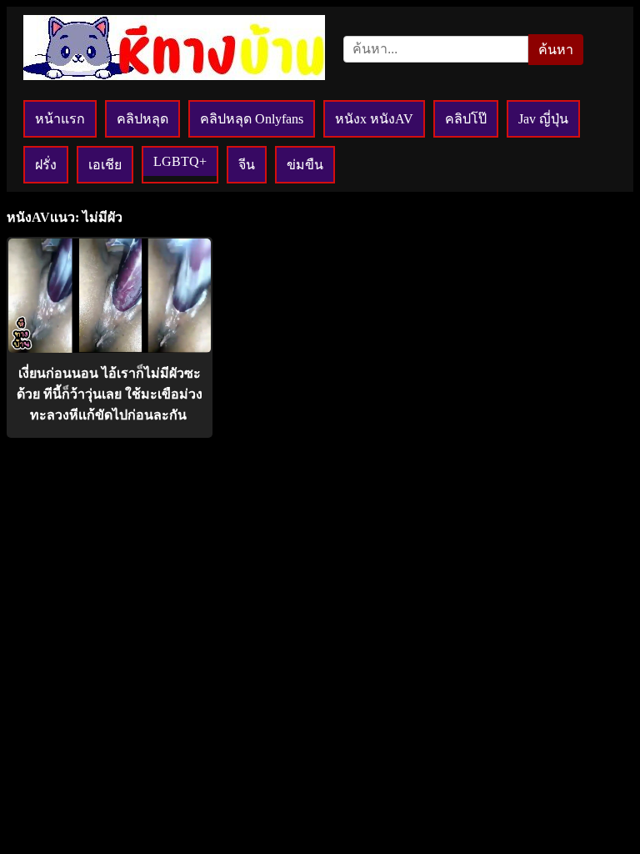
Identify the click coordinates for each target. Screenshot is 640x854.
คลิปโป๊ (466, 119)
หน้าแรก (60, 119)
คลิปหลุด (142, 119)
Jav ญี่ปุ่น (543, 119)
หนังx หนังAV (374, 119)
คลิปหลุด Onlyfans (251, 119)
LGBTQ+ (180, 161)
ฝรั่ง (46, 165)
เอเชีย (105, 165)
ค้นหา (555, 50)
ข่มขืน (305, 165)
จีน (246, 165)
